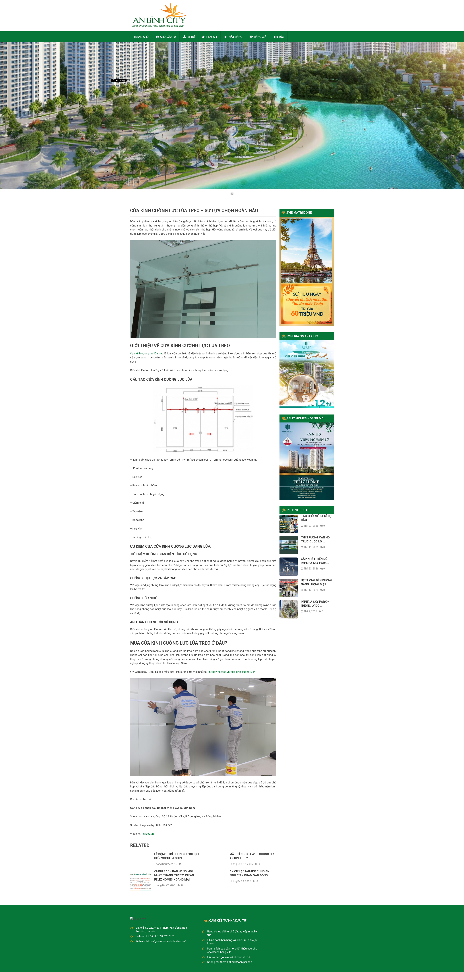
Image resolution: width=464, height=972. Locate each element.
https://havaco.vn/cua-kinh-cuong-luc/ (232, 671)
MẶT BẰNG (235, 36)
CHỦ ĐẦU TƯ (168, 36)
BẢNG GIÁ (259, 36)
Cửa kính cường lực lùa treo (146, 353)
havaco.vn (148, 833)
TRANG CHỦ (141, 36)
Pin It (114, 91)
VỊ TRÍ (191, 36)
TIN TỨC (279, 36)
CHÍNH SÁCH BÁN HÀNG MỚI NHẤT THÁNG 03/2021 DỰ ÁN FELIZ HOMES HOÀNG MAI (174, 875)
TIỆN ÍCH (211, 36)
